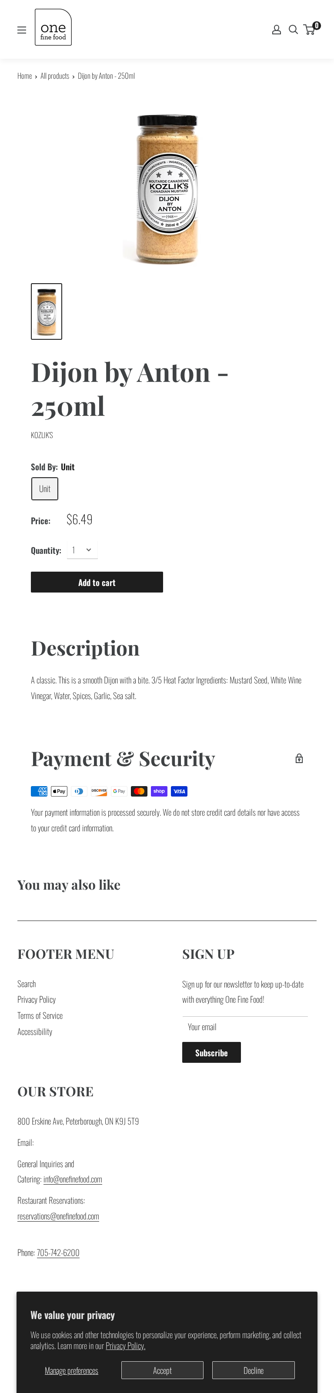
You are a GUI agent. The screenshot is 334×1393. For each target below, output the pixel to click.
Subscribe (211, 1052)
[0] (309, 29)
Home (24, 75)
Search (26, 983)
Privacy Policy (36, 999)
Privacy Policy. (125, 1345)
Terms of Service (40, 1015)
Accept (162, 1370)
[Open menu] (21, 30)
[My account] (276, 29)
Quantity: (46, 550)
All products (54, 75)
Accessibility (34, 1031)
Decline (254, 1370)
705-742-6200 (58, 1252)
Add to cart (97, 582)
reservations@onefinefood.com (58, 1215)
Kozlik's (42, 434)
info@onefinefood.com (72, 1178)
